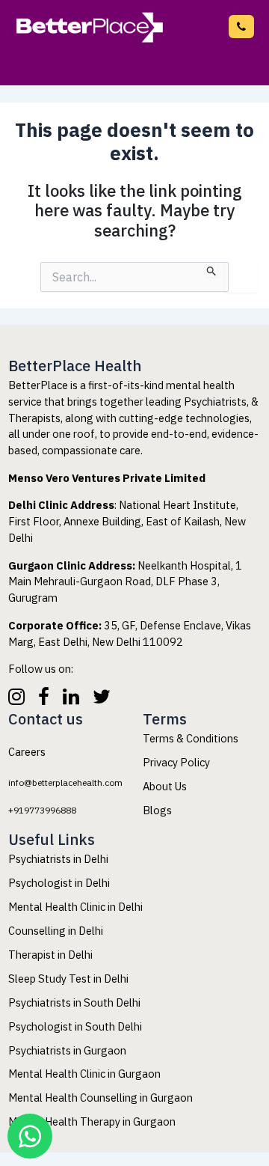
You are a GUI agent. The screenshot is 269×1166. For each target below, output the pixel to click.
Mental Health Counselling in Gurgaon (100, 1097)
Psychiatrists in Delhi (58, 859)
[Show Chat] (29, 1136)
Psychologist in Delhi (59, 883)
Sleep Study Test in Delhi (68, 978)
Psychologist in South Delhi (75, 1026)
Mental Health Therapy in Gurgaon (92, 1121)
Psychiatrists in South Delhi (74, 1002)
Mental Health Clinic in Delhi (75, 907)
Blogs (157, 809)
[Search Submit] (211, 269)
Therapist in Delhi (50, 954)
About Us (165, 786)
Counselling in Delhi (55, 931)
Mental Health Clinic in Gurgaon (84, 1073)
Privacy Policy (176, 762)
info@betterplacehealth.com (78, 782)
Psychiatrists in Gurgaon (67, 1050)
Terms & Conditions (190, 738)
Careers (27, 752)
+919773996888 (52, 809)
